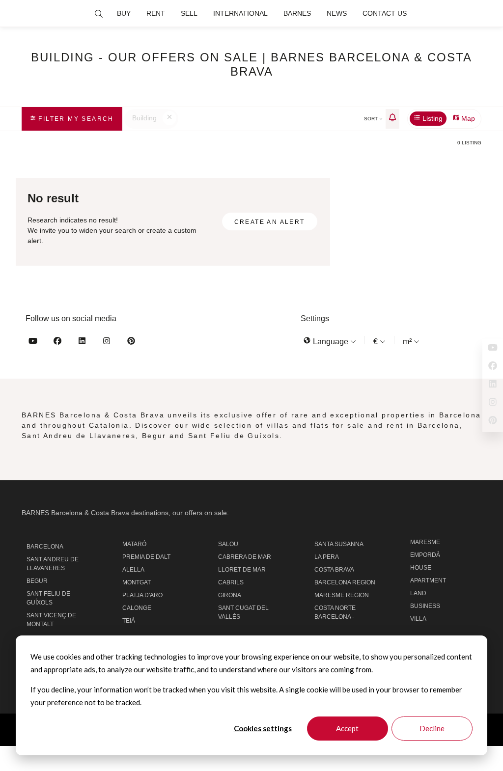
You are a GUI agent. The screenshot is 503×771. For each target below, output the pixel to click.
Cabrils (231, 582)
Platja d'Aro (142, 595)
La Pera (326, 556)
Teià (128, 620)
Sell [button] (189, 13)
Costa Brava (334, 569)
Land (418, 593)
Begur (37, 581)
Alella (133, 569)
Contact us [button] (385, 13)
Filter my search (75, 118)
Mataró (134, 544)
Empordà (425, 554)
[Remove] (169, 118)
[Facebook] (57, 342)
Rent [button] (155, 13)
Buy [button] (124, 13)
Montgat (136, 582)
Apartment (428, 580)
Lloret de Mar (242, 569)
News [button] (337, 13)
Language (330, 341)
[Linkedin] (82, 342)
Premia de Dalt (146, 556)
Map (467, 118)
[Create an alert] (392, 119)
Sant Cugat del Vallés (243, 612)
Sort (371, 118)
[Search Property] (98, 13)
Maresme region (341, 595)
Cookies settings (263, 728)
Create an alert (269, 222)
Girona (229, 595)
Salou (228, 544)
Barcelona (45, 546)
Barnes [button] (297, 13)
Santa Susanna (338, 544)
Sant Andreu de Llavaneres (53, 564)
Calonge (136, 608)
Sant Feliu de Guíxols (48, 598)
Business (425, 606)
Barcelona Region (344, 582)
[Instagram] (106, 342)
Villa (418, 618)
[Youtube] (33, 342)
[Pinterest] (131, 342)
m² (408, 341)
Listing (431, 118)
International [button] (240, 13)
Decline (432, 728)
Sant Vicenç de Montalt (51, 620)
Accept (347, 728)
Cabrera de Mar (244, 556)
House (420, 567)
